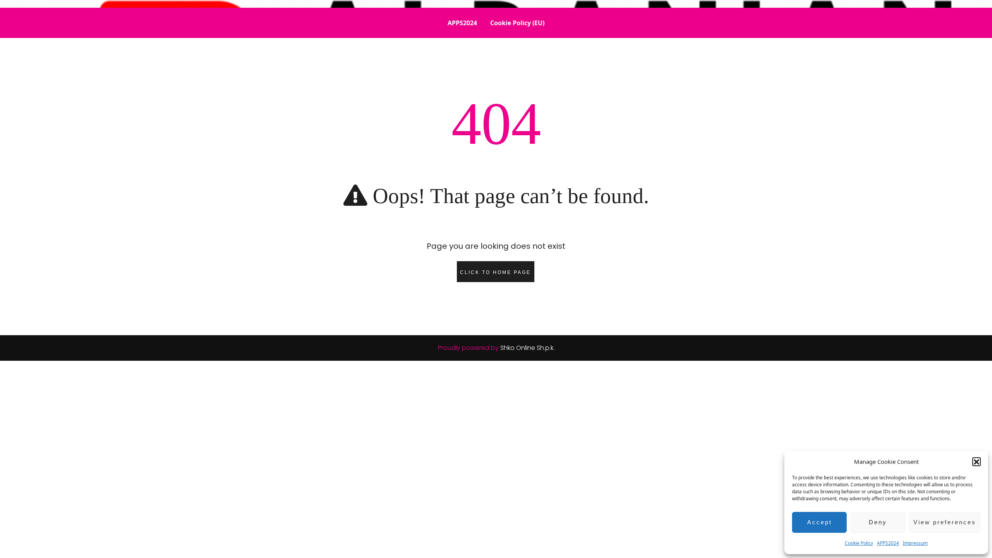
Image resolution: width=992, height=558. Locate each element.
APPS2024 (888, 543)
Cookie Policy (859, 543)
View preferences (944, 522)
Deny (878, 522)
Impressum (915, 543)
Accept (819, 522)
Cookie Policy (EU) (517, 23)
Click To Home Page (495, 272)
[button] (976, 461)
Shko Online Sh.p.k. (527, 347)
